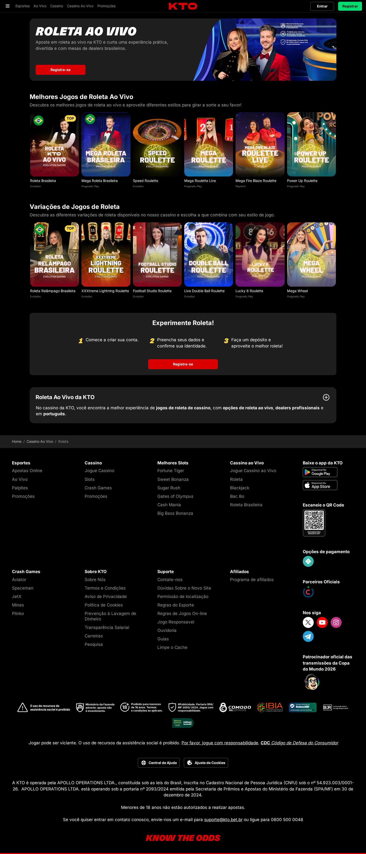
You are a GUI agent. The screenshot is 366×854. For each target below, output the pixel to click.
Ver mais (54, 144)
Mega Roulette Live (200, 180)
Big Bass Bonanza (175, 513)
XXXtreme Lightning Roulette (105, 291)
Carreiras (94, 635)
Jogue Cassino (99, 470)
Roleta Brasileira (43, 180)
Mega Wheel (297, 291)
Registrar (350, 6)
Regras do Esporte (175, 604)
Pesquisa (94, 644)
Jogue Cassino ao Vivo (253, 470)
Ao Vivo (20, 479)
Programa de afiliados (252, 579)
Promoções (23, 496)
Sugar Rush (168, 487)
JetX (16, 596)
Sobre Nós (95, 579)
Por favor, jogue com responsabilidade (220, 742)
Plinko (18, 613)
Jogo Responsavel (175, 621)
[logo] (183, 6)
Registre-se (60, 70)
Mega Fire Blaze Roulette (256, 180)
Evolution (35, 186)
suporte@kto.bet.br (223, 819)
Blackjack (239, 487)
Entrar (322, 6)
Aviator (19, 579)
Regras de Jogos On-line (182, 613)
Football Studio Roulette (152, 291)
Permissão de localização (182, 596)
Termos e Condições (105, 588)
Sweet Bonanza (173, 479)
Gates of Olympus (175, 496)
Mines (18, 604)
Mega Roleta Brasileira (99, 180)
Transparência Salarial (107, 627)
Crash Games (98, 487)
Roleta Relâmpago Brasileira (52, 291)
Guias (163, 638)
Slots (90, 479)
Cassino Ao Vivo (40, 441)
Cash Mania (169, 504)
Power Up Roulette (302, 180)
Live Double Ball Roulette (204, 291)
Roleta (236, 479)
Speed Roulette (145, 180)
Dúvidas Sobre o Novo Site (184, 588)
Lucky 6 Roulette (249, 291)
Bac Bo (237, 496)
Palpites (20, 487)
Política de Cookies (104, 604)
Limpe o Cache (172, 647)
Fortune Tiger (170, 470)
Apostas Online (27, 470)
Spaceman (22, 588)
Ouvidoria (167, 630)
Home (16, 441)
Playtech (241, 186)
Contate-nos (170, 579)
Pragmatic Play (90, 186)
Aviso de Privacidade (106, 596)
